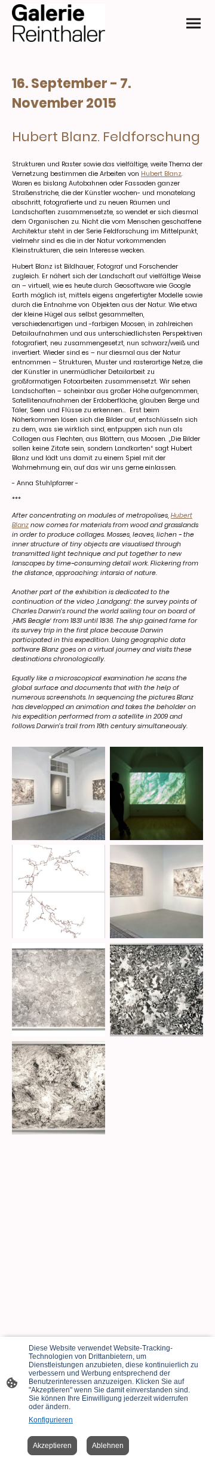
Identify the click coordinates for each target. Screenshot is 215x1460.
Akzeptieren (52, 1445)
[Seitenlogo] (58, 23)
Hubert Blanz (161, 173)
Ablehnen (108, 1445)
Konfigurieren (51, 1420)
